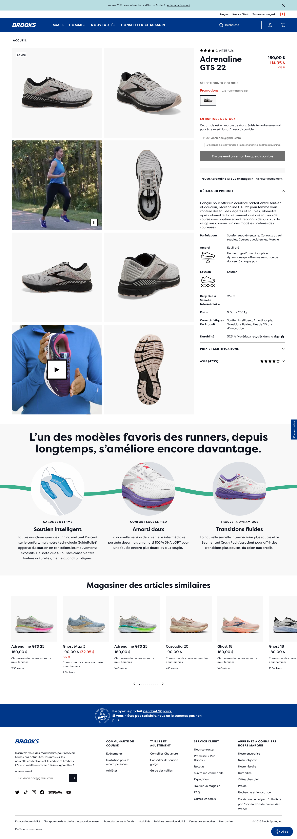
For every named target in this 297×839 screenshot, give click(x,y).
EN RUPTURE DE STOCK (218, 118)
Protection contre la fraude (119, 821)
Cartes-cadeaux (205, 798)
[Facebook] (42, 792)
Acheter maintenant (178, 5)
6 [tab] (149, 684)
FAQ (197, 792)
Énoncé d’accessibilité (27, 821)
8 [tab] (153, 684)
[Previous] (134, 684)
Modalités (144, 821)
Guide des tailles (161, 770)
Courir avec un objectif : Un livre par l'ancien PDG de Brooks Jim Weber (259, 804)
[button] (57, 93)
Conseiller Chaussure (164, 753)
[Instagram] (34, 792)
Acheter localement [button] (269, 178)
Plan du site (226, 821)
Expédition (201, 779)
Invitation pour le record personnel (117, 762)
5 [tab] (147, 684)
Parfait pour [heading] (208, 235)
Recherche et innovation (254, 792)
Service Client (240, 14)
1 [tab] (139, 684)
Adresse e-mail (23, 771)
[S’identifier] (270, 25)
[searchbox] (241, 25)
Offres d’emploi (248, 779)
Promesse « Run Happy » (204, 758)
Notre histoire (247, 766)
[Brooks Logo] (48, 742)
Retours (199, 766)
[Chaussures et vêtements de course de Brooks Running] (24, 25)
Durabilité (245, 773)
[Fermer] (283, 5)
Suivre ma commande (208, 773)
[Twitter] (17, 792)
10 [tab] (157, 684)
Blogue (224, 14)
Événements (114, 753)
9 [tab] (155, 684)
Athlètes (111, 770)
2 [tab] (141, 684)
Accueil (20, 40)
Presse (242, 785)
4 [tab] (145, 684)
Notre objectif (247, 760)
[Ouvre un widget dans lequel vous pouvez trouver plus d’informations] (282, 832)
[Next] (163, 684)
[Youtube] (68, 792)
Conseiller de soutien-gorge (164, 762)
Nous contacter (204, 749)
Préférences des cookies (28, 829)
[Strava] (55, 792)
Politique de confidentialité (169, 821)
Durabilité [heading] (207, 336)
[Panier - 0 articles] (283, 25)
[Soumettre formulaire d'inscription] (73, 778)
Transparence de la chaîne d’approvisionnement (72, 821)
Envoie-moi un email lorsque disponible (242, 156)
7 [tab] (151, 684)
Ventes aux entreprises (202, 821)
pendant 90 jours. (157, 711)
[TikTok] (25, 792)
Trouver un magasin (264, 14)
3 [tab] (143, 684)
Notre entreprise (249, 753)
